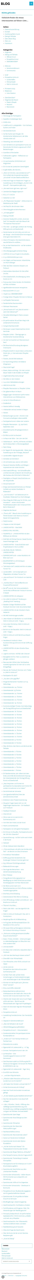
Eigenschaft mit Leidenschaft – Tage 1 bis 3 (16, 1069)
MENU (31, 3)
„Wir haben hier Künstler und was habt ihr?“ (17, 1084)
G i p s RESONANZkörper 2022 (12, 257)
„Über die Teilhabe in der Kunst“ (13, 1024)
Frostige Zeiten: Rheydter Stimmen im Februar (17, 297)
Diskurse (7, 66)
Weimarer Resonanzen (10, 306)
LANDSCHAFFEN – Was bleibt (12, 527)
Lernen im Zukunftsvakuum (12, 400)
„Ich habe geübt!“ (8, 213)
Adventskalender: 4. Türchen (12, 761)
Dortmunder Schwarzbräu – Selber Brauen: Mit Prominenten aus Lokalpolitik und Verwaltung (17, 1177)
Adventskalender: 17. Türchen (12, 715)
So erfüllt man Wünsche (10, 1072)
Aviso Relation (11, 93)
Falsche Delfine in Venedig (11, 406)
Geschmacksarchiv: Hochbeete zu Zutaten (16, 1205)
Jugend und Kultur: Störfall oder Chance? (16, 654)
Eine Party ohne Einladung (11, 894)
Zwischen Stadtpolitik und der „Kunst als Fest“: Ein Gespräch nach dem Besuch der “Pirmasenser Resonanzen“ (16, 221)
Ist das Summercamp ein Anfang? (13, 1087)
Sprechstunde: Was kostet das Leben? (15, 1135)
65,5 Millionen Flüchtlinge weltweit (14, 863)
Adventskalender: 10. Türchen (12, 737)
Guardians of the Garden (11, 153)
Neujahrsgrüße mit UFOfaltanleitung (14, 919)
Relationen (8, 91)
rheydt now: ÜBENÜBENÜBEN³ (12, 294)
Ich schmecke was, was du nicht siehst (15, 462)
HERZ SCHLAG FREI (9, 385)
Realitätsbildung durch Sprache (13, 1227)
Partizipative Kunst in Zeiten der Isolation (16, 421)
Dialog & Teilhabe (10, 36)
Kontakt (7, 32)
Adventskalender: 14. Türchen (12, 724)
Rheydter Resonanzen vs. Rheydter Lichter (16, 388)
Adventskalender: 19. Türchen (12, 703)
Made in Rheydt (11, 102)
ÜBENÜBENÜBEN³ (12, 62)
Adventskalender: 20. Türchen (12, 700)
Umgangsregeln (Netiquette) (21, 1275)
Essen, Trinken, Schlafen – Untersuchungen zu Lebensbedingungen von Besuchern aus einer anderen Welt (17, 941)
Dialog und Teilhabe (11, 55)
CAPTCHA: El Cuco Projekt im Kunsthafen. (16, 254)
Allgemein (8, 52)
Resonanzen (10, 107)
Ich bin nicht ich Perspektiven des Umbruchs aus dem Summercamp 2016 (15, 969)
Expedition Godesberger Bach (12, 119)
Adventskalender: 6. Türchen (12, 755)
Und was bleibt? (8, 947)
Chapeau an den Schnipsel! (11, 524)
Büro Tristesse (7, 875)
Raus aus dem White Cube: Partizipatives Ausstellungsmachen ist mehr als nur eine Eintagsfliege (16, 664)
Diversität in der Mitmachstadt (12, 958)
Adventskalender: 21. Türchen (12, 697)
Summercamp (11, 71)
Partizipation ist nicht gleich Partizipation (16, 829)
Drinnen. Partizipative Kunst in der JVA (15, 1051)
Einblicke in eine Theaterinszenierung (15, 800)
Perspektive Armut (12, 59)
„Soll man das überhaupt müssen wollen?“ (16, 955)
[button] (3, 1277)
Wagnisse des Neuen (11, 100)
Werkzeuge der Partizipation (12, 116)
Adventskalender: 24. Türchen (12, 687)
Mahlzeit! (6, 843)
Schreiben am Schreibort (11, 459)
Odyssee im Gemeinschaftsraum (13, 1021)
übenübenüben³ (10, 98)
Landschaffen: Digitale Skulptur (13, 456)
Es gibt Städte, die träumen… (12, 170)
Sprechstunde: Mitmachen (11, 1123)
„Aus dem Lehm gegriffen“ (11, 679)
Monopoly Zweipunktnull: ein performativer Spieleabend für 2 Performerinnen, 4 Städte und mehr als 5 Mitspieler (17, 1216)
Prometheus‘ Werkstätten (11, 855)
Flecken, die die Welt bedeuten (13, 359)
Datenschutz (10, 1275)
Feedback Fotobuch (9, 811)
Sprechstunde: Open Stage (11, 1114)
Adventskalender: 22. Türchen (12, 694)
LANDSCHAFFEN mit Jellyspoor (13, 596)
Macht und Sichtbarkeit (10, 826)
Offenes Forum (11, 57)
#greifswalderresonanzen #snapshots (15, 288)
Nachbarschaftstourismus (11, 1132)
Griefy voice (7, 122)
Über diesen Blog (10, 39)
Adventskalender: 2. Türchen (12, 767)
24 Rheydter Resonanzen (11, 300)
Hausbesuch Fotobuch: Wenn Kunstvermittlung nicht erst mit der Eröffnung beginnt (17, 643)
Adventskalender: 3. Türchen (12, 764)
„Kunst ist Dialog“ (8, 1239)
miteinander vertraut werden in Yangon (15, 410)
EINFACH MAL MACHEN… (11, 531)
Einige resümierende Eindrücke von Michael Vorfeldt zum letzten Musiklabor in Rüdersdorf (17, 489)
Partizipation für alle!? (10, 675)
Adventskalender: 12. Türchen (12, 730)
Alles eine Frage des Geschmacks (13, 1230)
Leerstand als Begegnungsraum (13, 192)
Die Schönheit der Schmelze (12, 791)
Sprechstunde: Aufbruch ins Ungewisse (15, 1182)
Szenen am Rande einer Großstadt (14, 1138)
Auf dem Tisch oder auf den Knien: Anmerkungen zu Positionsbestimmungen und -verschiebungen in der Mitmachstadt (16, 977)
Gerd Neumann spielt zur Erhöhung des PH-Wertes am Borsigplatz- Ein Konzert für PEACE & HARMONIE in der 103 (17, 1064)
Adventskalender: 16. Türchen (12, 718)
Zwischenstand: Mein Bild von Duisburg (15, 897)
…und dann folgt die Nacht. (12, 1075)
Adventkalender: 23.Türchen (12, 690)
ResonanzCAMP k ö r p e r (11, 291)
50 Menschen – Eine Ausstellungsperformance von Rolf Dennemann (14, 1056)
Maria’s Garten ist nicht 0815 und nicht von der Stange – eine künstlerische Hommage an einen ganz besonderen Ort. (17, 234)
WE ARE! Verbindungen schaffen (13, 615)
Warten (5, 413)
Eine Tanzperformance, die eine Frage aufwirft (17, 1155)
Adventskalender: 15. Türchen (12, 721)
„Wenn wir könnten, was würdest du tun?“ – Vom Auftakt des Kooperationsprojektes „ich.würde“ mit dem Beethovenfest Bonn (17, 175)
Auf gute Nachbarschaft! (11, 326)
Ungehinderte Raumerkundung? (13, 376)
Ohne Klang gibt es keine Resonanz (14, 210)
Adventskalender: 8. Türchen (12, 743)
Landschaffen (11, 80)
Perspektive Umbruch (12, 77)
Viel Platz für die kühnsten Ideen (13, 206)
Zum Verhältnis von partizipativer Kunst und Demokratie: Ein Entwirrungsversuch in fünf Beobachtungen (17, 147)
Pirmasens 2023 (10, 89)
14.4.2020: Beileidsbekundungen (13, 382)
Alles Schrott (7, 814)
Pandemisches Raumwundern (12, 303)
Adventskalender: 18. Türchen (12, 712)
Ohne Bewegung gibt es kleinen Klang (15, 251)
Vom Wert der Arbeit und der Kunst (14, 823)
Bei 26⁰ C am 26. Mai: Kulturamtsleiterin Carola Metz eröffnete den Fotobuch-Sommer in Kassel (17, 590)
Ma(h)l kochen (7, 521)
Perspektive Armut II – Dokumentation (15, 1030)
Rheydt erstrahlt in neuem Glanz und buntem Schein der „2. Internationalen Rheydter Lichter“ (17, 353)
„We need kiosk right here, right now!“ (15, 188)
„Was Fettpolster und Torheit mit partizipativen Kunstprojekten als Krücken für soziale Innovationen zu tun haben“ (17, 786)
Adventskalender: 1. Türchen (12, 770)
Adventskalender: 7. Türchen (12, 752)
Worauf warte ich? (9, 484)
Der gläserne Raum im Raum (12, 392)
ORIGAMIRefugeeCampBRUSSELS (13, 1027)
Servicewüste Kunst (9, 131)
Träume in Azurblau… (10, 905)
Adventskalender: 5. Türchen (12, 758)
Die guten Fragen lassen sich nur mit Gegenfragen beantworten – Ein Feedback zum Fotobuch (16, 805)
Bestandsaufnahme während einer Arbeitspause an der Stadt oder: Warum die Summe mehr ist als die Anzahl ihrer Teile (17, 993)
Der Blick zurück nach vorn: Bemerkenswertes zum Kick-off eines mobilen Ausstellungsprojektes (17, 888)
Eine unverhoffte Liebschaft (11, 988)
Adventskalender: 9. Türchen (12, 740)
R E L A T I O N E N (9, 195)
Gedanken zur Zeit (9, 198)
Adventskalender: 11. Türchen (12, 733)
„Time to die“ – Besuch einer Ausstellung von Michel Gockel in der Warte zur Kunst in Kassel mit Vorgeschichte (17, 515)
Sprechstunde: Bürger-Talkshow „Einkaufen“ (17, 1152)
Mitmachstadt (11, 82)
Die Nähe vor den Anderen (11, 379)
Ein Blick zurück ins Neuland (12, 435)
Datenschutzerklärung (12, 29)
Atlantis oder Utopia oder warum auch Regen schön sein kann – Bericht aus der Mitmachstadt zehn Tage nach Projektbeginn (17, 1001)
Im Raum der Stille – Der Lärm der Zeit (15, 438)
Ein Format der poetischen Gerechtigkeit (16, 167)
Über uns (8, 41)
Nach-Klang (7, 447)
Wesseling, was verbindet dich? (13, 142)
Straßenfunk (7, 403)
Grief (6, 75)
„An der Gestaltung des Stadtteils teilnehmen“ (17, 1096)
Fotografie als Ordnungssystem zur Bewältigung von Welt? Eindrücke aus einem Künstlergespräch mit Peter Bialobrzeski (17, 880)
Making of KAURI (8, 216)
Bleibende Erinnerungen (10, 866)
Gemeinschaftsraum (13, 68)
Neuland (9, 105)
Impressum (8, 43)
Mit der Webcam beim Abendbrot (13, 846)
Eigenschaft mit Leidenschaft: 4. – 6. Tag (16, 1047)
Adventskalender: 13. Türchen (12, 727)
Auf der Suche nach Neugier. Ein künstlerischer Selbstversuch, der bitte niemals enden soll (15, 136)
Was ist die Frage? (9, 367)
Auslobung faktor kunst (12, 34)
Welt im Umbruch (12, 84)
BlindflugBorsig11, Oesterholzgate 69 (14, 1202)
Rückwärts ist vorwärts (10, 1044)
